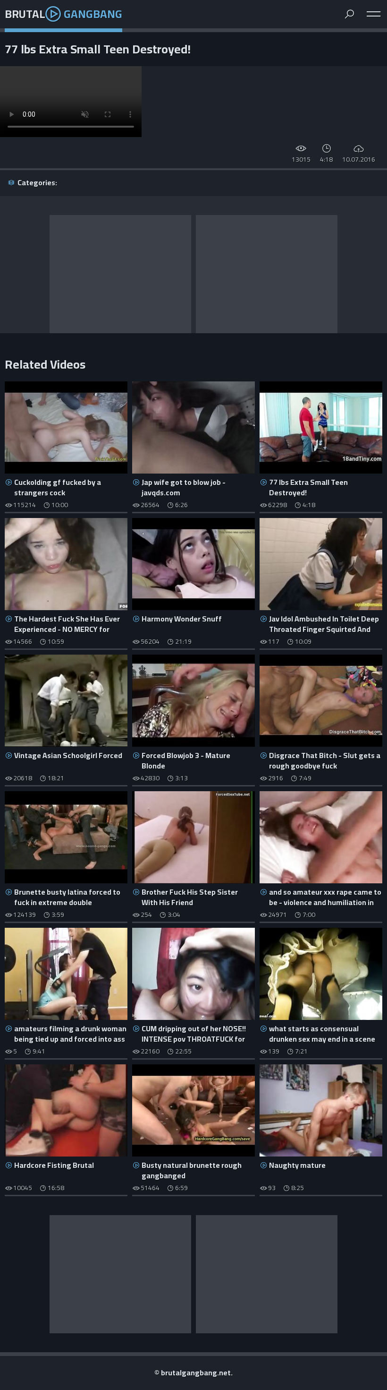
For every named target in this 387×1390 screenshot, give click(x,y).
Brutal (63, 14)
